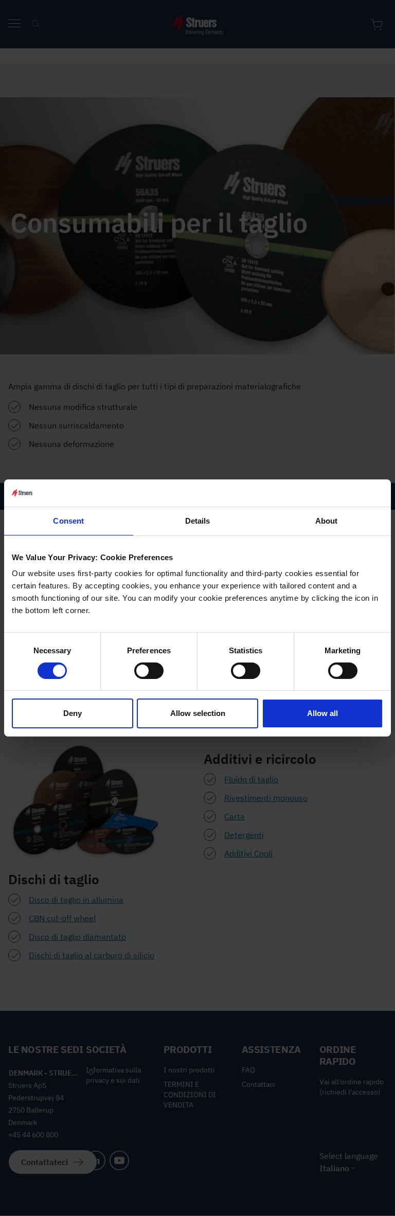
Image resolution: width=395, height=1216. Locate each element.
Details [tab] (197, 520)
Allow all (322, 713)
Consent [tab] (68, 520)
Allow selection (197, 713)
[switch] (149, 671)
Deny (72, 713)
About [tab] (326, 520)
